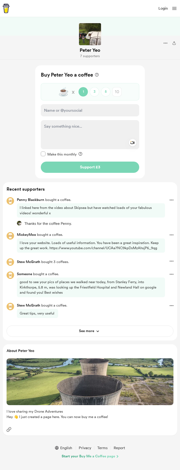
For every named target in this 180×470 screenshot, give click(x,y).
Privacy (85, 448)
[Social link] (9, 429)
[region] (90, 121)
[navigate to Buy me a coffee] (6, 8)
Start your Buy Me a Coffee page (88, 456)
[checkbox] (59, 154)
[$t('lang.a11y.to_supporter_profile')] (19, 223)
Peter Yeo (90, 50)
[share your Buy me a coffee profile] (174, 43)
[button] (174, 8)
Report (119, 448)
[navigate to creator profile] (90, 34)
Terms (102, 448)
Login (163, 8)
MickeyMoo (26, 235)
